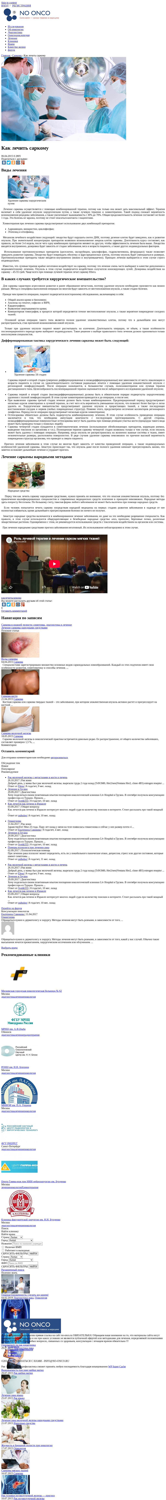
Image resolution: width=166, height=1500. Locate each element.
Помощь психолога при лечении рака (28, 847)
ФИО (4, 1263)
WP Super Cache (117, 1366)
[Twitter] (9, 163)
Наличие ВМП (13, 1247)
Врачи (11, 44)
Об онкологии (16, 29)
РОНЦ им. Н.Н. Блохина (15, 1067)
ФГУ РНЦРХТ (9, 1143)
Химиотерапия (30, 1187)
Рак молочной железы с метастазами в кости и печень (37, 777)
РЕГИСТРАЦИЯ (21, 5)
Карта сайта (14, 1355)
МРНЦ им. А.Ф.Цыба (13, 1029)
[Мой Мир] (18, 163)
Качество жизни (17, 47)
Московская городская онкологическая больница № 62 (31, 991)
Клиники (13, 41)
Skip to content (9, 2)
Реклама (12, 1352)
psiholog (22, 815)
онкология (30, 996)
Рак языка (19, 1398)
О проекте (13, 1346)
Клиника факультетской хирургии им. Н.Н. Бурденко (30, 1219)
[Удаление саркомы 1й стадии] (32, 371)
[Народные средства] (26, 487)
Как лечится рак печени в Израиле (27, 803)
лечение (19, 996)
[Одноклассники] (13, 163)
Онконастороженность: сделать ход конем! (24, 1294)
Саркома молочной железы (16, 733)
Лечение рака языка (12, 1395)
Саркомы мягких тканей (14, 1470)
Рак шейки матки (23, 1373)
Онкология (41, 1297)
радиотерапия (31, 1034)
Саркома (18, 661)
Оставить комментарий (14, 611)
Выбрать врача (9, 947)
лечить (8, 597)
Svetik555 (23, 800)
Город (4, 1240)
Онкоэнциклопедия (19, 35)
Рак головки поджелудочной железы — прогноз (28, 1495)
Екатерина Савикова (29, 829)
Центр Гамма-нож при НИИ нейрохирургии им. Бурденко (33, 1181)
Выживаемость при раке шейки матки (22, 1370)
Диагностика (15, 32)
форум (11, 50)
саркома (16, 597)
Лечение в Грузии (18, 789)
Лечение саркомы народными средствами (24, 627)
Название (6, 1243)
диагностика (8, 996)
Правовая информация (20, 1349)
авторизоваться (59, 757)
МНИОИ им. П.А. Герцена (16, 1105)
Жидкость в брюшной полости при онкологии (27, 1445)
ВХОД (4, 5)
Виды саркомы (9, 659)
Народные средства (24, 1423)
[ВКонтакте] (4, 163)
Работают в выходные (17, 1250)
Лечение (12, 38)
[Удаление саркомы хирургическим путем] (28, 197)
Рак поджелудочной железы (29, 1498)
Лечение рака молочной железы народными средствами (32, 1420)
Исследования (16, 26)
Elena (21, 786)
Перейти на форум (11, 908)
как (3, 597)
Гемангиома (14, 821)
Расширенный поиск (12, 1269)
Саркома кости (9, 696)
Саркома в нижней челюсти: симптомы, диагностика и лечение (36, 624)
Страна (5, 1237)
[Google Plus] (23, 163)
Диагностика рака (24, 1297)
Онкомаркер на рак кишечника (18, 1345)
